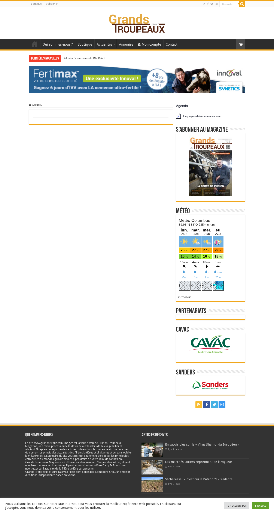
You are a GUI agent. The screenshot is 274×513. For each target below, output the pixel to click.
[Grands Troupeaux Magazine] (137, 22)
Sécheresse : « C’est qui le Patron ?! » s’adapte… (200, 479)
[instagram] (216, 4)
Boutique (36, 3)
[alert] (210, 116)
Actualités (104, 44)
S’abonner (52, 3)
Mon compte (151, 44)
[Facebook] (208, 4)
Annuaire (126, 44)
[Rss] (204, 4)
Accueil (34, 43)
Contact (171, 44)
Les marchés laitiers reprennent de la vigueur (198, 462)
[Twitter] (212, 4)
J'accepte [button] (260, 505)
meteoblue (184, 297)
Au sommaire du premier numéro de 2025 (86, 58)
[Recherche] (242, 4)
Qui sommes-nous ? (58, 44)
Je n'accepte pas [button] (237, 505)
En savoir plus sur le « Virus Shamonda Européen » (202, 444)
